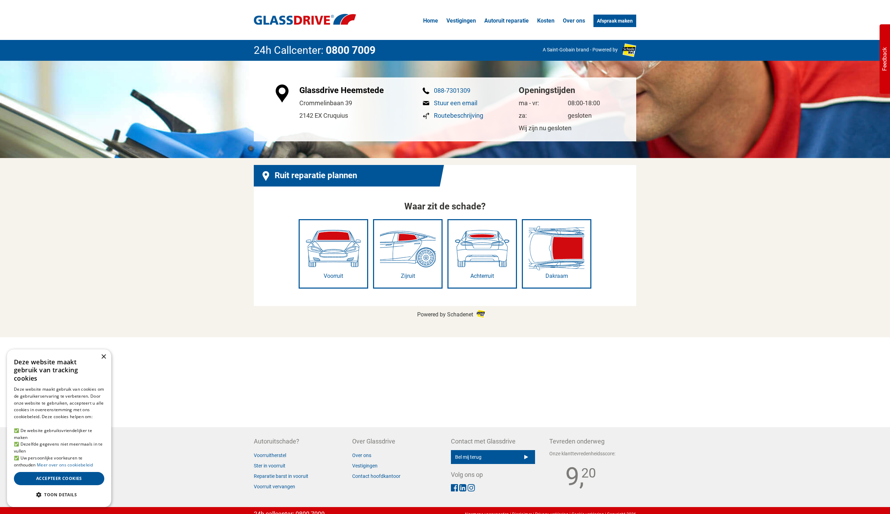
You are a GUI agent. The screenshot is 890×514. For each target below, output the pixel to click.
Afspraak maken (615, 21)
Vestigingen (461, 20)
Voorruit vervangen (274, 486)
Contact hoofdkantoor (376, 476)
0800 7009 (350, 50)
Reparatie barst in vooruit (281, 476)
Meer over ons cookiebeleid (65, 465)
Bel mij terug (468, 457)
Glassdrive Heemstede (341, 90)
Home (430, 20)
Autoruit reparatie (506, 20)
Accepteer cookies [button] (59, 478)
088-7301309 (452, 90)
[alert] (59, 428)
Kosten (546, 20)
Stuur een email (455, 103)
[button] (59, 495)
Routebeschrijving (458, 115)
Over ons (574, 20)
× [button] (103, 356)
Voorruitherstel (270, 455)
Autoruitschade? (276, 441)
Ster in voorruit (269, 466)
